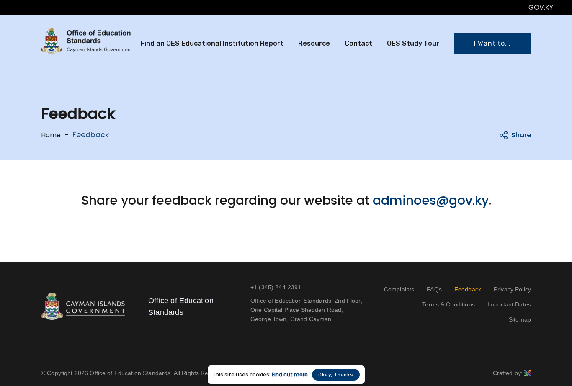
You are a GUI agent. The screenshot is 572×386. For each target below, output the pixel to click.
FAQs (434, 289)
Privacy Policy (512, 289)
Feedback (467, 289)
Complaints (399, 289)
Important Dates (509, 304)
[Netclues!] (527, 373)
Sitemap (520, 319)
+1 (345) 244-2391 (275, 287)
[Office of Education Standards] (86, 41)
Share (521, 135)
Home (51, 135)
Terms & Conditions (448, 304)
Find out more (290, 374)
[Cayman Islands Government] (83, 306)
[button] (492, 43)
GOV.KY (540, 7)
